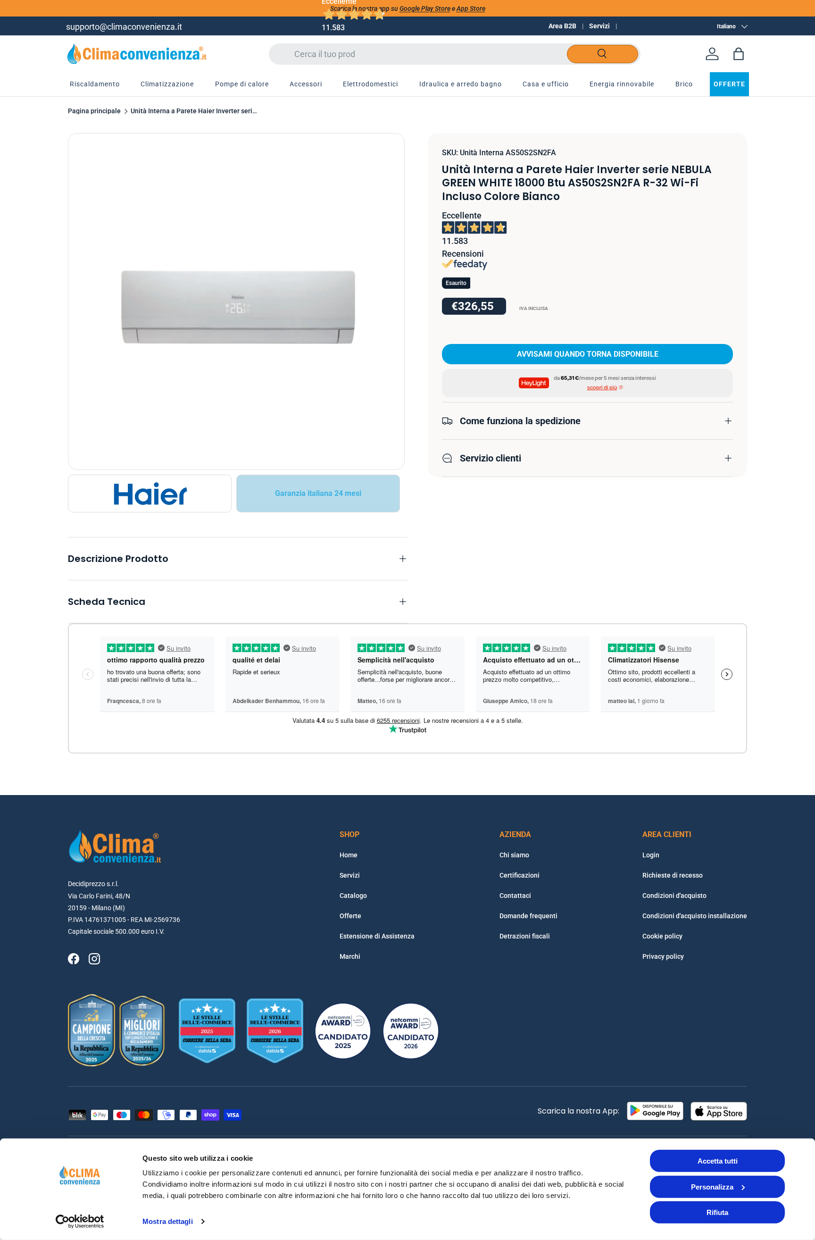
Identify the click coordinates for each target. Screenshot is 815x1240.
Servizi (599, 26)
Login (650, 855)
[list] (236, 301)
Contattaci (515, 895)
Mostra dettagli (167, 1221)
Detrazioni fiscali (524, 936)
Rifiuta (717, 1212)
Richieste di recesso (672, 875)
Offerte (350, 916)
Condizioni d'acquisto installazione (694, 916)
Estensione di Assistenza (377, 936)
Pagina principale (94, 111)
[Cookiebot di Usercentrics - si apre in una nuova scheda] (80, 1222)
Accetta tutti (718, 1161)
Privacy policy (663, 956)
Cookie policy (662, 936)
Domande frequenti (528, 916)
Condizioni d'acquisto (674, 895)
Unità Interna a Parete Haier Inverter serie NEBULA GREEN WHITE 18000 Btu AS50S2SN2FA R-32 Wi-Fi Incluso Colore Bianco (194, 111)
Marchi (350, 956)
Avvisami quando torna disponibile (587, 353)
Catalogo (353, 895)
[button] (738, 53)
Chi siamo (514, 855)
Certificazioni (519, 875)
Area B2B (562, 26)
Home (349, 855)
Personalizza (712, 1186)
